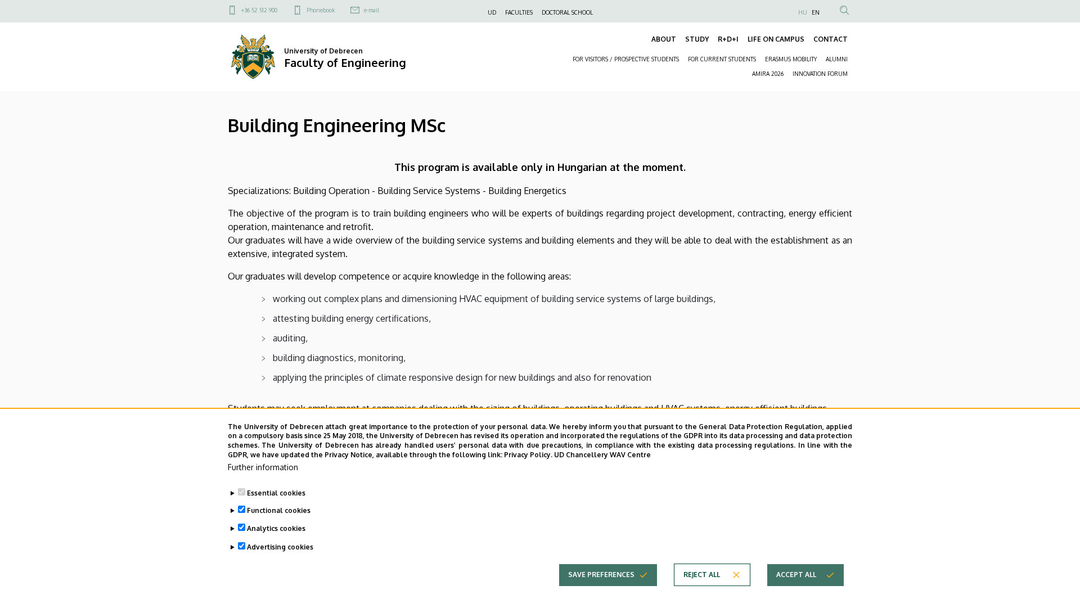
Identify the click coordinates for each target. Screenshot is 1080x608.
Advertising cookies (280, 546)
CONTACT (830, 39)
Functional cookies (278, 510)
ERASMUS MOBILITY (791, 59)
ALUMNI (837, 59)
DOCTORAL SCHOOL (567, 12)
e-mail (371, 10)
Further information (263, 467)
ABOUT (663, 39)
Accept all (796, 574)
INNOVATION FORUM (820, 73)
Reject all (701, 574)
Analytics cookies (276, 528)
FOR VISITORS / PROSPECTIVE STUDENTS (626, 59)
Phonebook (321, 10)
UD (492, 12)
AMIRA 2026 (768, 73)
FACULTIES (519, 12)
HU (802, 12)
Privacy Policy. (528, 455)
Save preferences (601, 574)
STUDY (697, 39)
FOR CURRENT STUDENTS (722, 59)
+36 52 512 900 (259, 10)
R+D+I (728, 39)
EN (816, 12)
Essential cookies (276, 492)
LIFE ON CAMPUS (776, 39)
